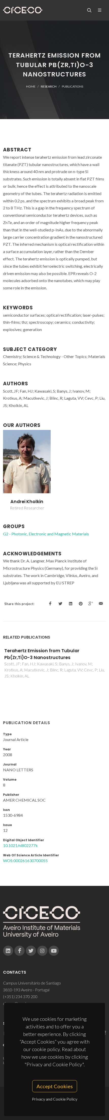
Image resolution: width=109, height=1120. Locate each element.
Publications (72, 86)
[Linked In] (8, 951)
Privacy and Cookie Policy (54, 1099)
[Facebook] (19, 951)
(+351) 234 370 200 (20, 996)
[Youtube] (54, 951)
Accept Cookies (55, 1086)
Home (30, 86)
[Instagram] (42, 951)
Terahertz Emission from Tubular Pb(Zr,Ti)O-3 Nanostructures (41, 654)
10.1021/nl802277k (20, 845)
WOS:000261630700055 (25, 860)
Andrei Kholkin (26, 502)
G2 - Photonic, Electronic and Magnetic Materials (46, 533)
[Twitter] (31, 951)
